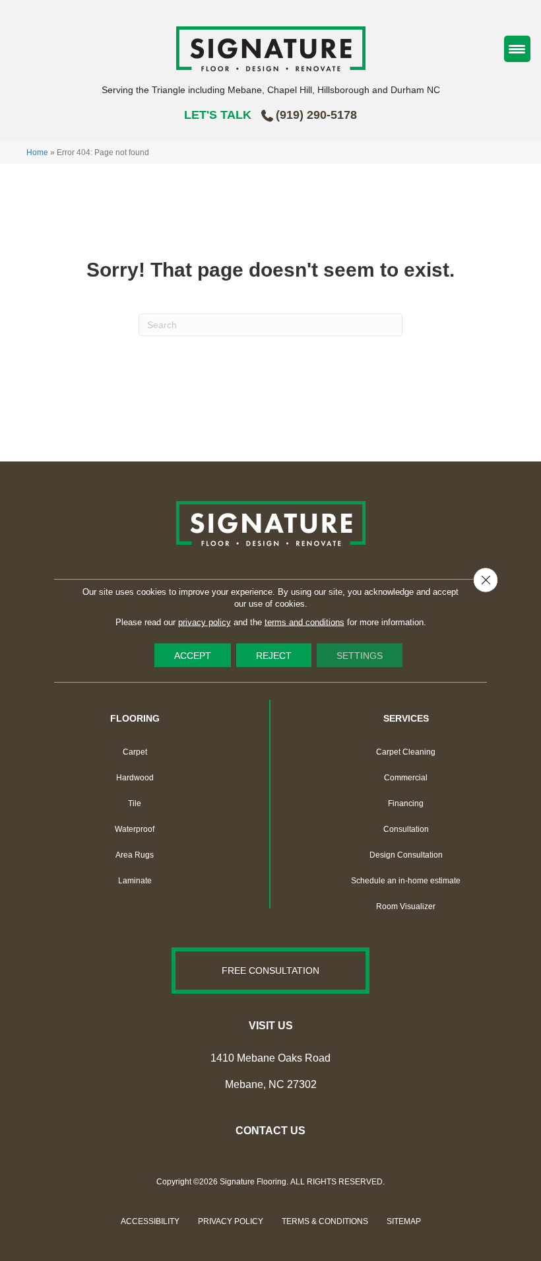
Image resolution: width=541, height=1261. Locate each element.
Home (37, 152)
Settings (359, 655)
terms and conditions (304, 622)
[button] (270, 970)
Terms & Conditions (325, 1221)
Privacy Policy (230, 1221)
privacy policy (204, 622)
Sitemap (404, 1221)
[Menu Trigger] (517, 49)
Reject (274, 655)
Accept (192, 655)
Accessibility (150, 1221)
